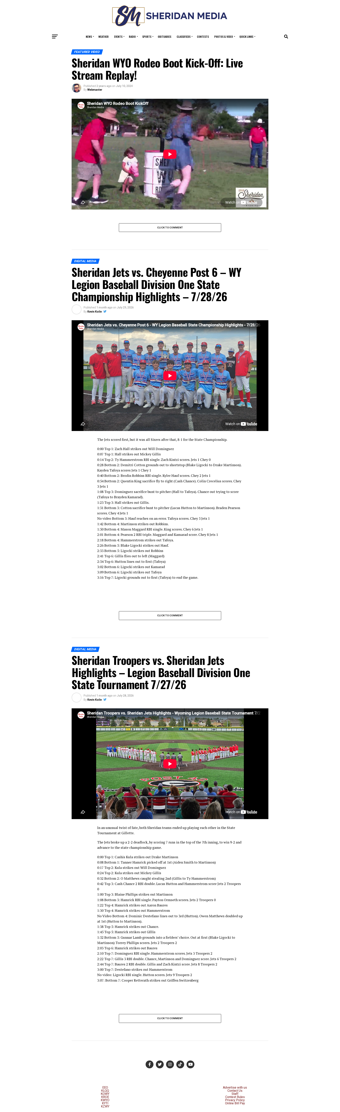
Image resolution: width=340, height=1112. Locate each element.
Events (118, 36)
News (89, 36)
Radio (132, 36)
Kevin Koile (94, 311)
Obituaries (164, 36)
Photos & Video (223, 36)
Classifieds (183, 36)
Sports (146, 36)
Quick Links (246, 36)
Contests (203, 36)
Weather (103, 36)
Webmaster (94, 89)
